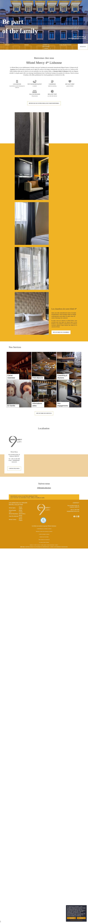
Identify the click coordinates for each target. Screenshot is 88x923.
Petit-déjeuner (37, 378)
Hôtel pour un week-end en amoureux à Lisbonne (44, 531)
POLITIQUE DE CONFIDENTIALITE (42, 546)
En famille (11, 406)
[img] (19, 365)
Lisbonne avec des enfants (44, 536)
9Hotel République (13, 513)
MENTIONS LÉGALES (29, 546)
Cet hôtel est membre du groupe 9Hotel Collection (44, 526)
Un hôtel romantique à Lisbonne (44, 534)
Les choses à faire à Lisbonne (44, 542)
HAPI (55, 546)
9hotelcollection (45, 488)
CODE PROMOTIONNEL (65, 44)
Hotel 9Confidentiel (13, 516)
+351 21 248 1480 (15, 458)
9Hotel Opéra (12, 507)
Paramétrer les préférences (76, 920)
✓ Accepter (71, 918)
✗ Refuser (81, 918)
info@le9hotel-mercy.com (73, 511)
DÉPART (26, 44)
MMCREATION (65, 546)
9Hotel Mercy (22, 513)
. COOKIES (52, 546)
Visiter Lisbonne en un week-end (44, 539)
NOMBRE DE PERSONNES (46, 45)
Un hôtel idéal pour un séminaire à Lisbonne (44, 528)
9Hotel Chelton (12, 519)
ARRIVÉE (7, 44)
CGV (35, 546)
